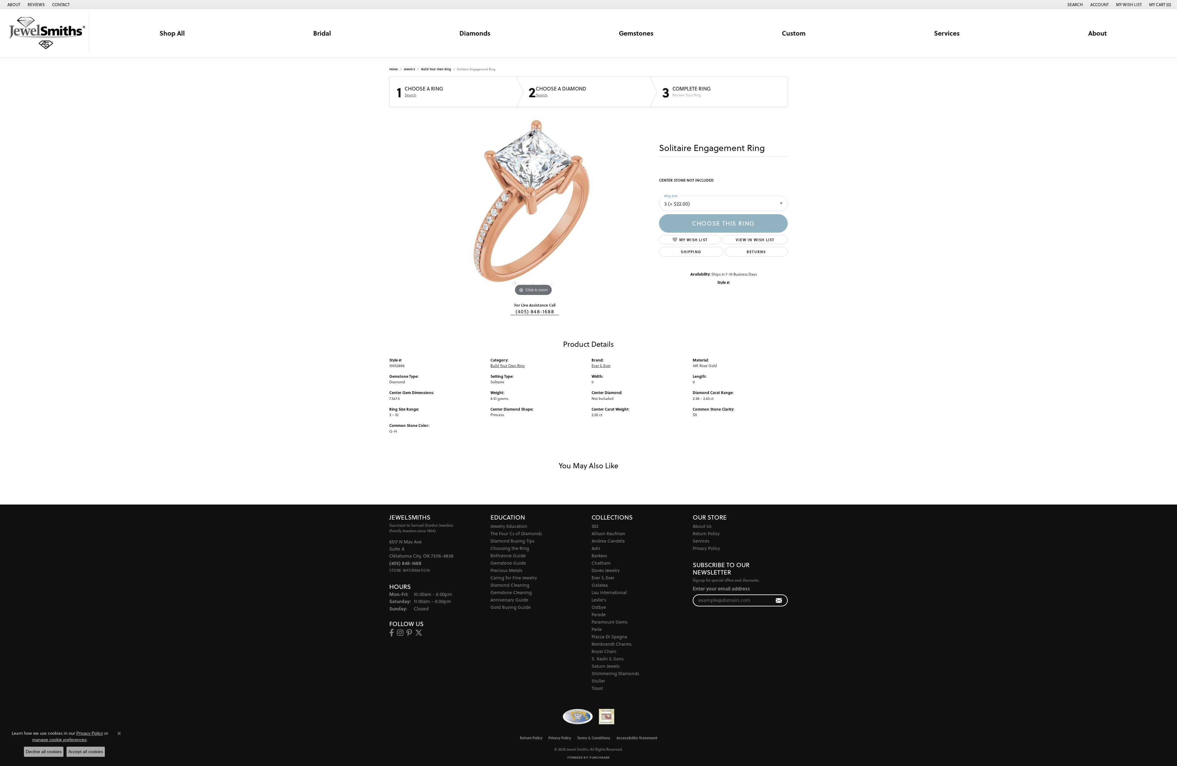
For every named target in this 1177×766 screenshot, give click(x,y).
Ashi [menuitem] (596, 548)
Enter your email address (721, 588)
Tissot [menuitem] (597, 688)
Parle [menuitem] (597, 629)
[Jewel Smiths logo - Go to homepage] (46, 33)
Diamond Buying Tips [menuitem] (512, 541)
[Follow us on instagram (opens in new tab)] (400, 632)
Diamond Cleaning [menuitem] (509, 585)
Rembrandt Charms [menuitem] (611, 644)
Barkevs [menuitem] (599, 555)
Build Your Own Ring (436, 69)
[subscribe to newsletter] (779, 600)
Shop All (172, 33)
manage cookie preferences (59, 739)
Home (393, 69)
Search (410, 95)
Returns (756, 251)
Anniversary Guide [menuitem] (509, 600)
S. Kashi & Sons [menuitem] (607, 659)
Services (947, 33)
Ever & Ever (601, 365)
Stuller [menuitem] (598, 681)
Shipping (691, 251)
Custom (794, 33)
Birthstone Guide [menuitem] (508, 555)
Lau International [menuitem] (609, 592)
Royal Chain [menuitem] (604, 651)
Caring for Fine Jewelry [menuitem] (513, 577)
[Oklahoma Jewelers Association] (606, 716)
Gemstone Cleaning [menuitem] (511, 592)
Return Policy (706, 533)
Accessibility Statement (636, 738)
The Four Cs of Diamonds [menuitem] (516, 533)
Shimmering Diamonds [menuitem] (615, 673)
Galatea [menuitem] (600, 585)
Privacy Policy (706, 548)
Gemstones (636, 33)
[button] (1074, 4)
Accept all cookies (85, 751)
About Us (702, 526)
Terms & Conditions (593, 738)
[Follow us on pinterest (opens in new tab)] (409, 632)
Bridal (322, 33)
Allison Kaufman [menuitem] (608, 533)
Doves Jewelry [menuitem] (606, 570)
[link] (13, 4)
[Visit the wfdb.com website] (577, 716)
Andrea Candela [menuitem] (608, 541)
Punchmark (599, 757)
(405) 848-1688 (535, 311)
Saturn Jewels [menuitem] (605, 666)
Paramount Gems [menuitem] (609, 622)
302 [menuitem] (595, 526)
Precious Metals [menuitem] (506, 570)
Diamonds (474, 33)
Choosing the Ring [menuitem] (509, 548)
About (1097, 33)
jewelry (409, 69)
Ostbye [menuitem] (599, 607)
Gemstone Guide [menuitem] (508, 563)
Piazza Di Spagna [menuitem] (609, 636)
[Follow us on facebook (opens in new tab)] (391, 632)
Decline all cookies (44, 751)
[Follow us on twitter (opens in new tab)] (418, 632)
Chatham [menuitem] (601, 563)
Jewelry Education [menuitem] (508, 526)
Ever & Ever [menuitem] (603, 577)
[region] (533, 205)
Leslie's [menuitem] (599, 600)
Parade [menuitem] (599, 614)
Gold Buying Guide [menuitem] (510, 607)
